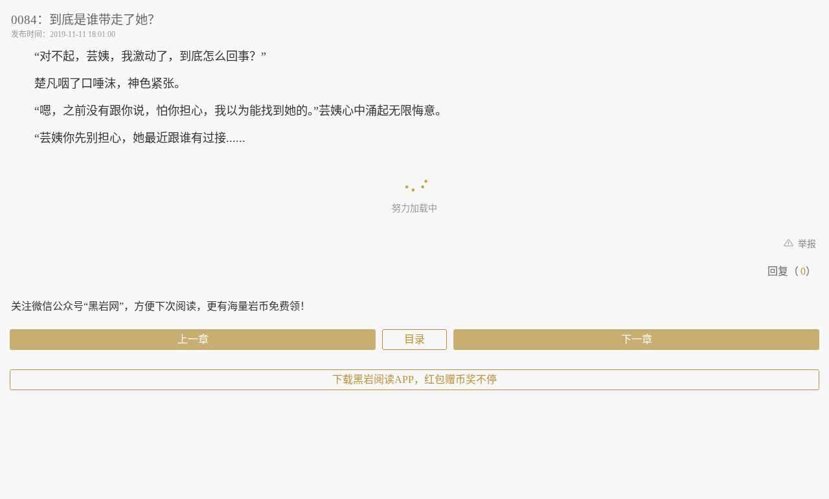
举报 (805, 244)
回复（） (791, 271)
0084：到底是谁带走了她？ (85, 20)
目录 (414, 339)
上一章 (193, 339)
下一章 (636, 339)
